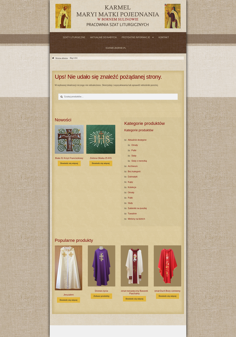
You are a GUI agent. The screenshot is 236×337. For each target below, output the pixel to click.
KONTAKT (164, 37)
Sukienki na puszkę (137, 208)
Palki (133, 150)
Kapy (130, 182)
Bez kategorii (134, 171)
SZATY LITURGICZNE (74, 37)
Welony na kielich (136, 219)
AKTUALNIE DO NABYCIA (103, 37)
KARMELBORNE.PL (116, 48)
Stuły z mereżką (139, 161)
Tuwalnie (132, 213)
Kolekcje (132, 187)
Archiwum (133, 166)
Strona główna (61, 58)
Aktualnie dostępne (137, 140)
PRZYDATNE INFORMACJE (136, 37)
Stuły (133, 156)
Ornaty (134, 145)
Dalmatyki (133, 177)
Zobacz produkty (101, 296)
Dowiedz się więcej (69, 163)
